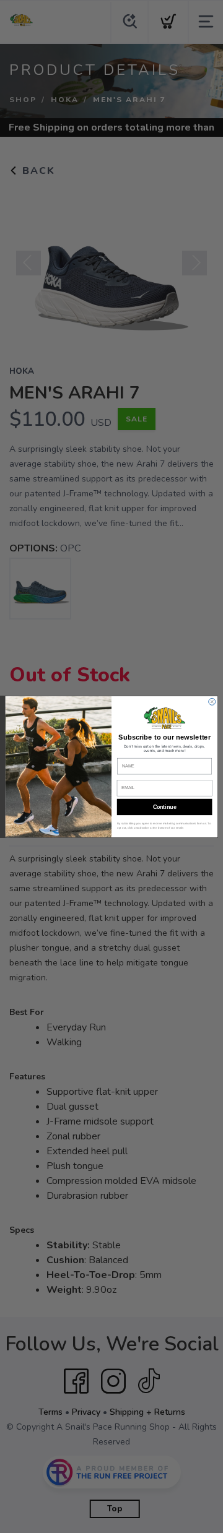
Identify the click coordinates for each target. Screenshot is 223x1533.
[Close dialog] (212, 701)
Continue (165, 807)
